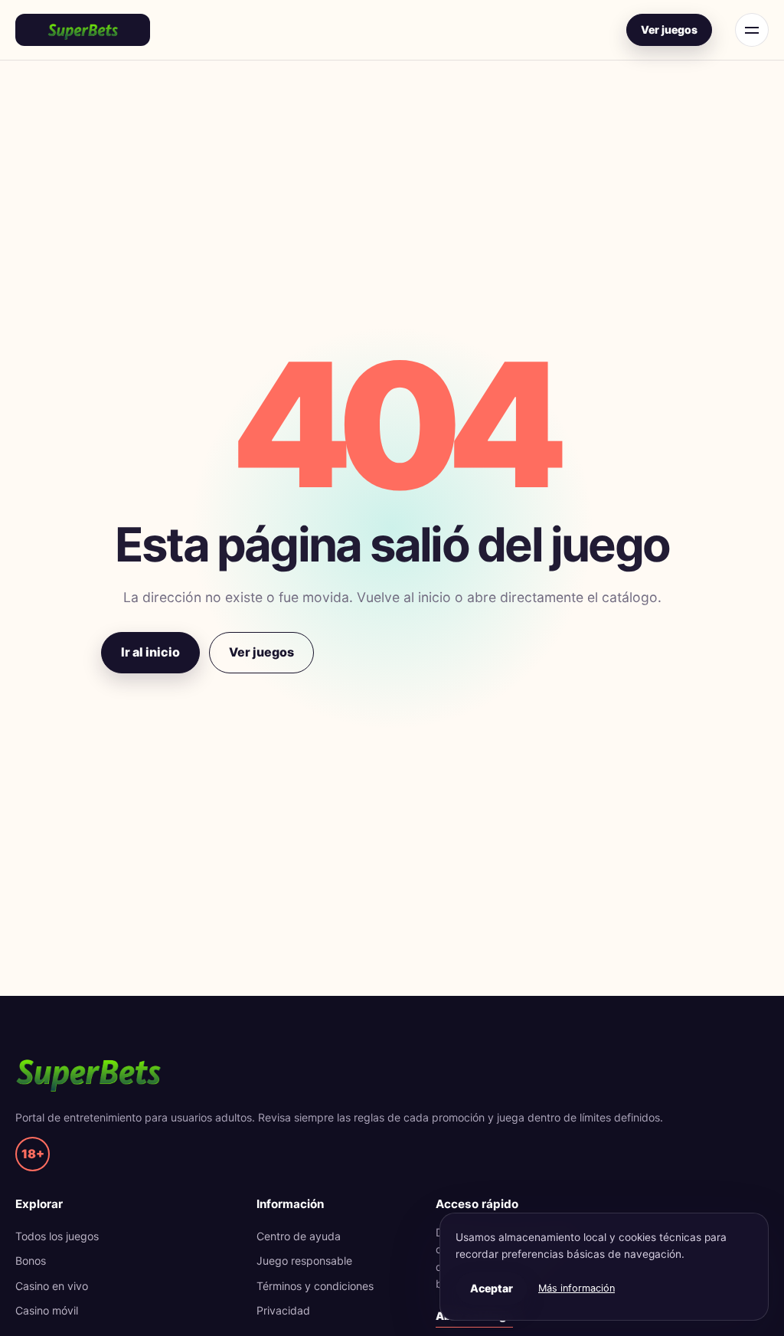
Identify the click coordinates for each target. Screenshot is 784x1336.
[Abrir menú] (752, 30)
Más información (576, 1288)
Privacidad (283, 1310)
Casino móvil (46, 1310)
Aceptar (491, 1288)
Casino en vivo (51, 1285)
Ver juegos (669, 29)
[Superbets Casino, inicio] (82, 30)
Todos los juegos (57, 1236)
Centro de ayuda (298, 1236)
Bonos (30, 1260)
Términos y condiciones (315, 1285)
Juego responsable (304, 1260)
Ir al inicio (150, 652)
